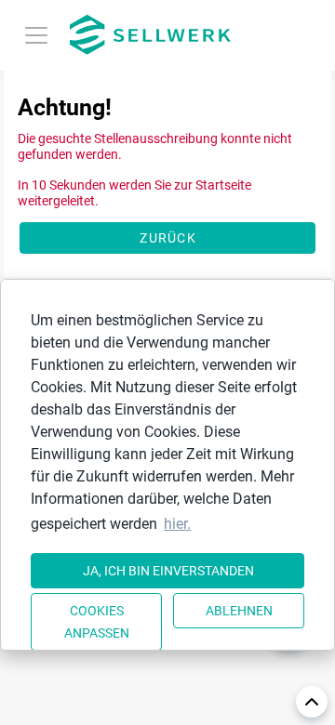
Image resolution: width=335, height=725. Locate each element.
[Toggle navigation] (36, 35)
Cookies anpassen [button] (96, 621)
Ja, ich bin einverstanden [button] (168, 570)
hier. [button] (177, 524)
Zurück (168, 238)
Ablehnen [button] (239, 610)
